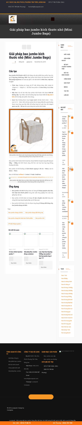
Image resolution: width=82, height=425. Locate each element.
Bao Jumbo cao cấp (50, 356)
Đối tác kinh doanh (65, 74)
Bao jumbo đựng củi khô (15, 212)
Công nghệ (67, 79)
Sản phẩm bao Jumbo (14, 361)
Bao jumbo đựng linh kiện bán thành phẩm (20, 218)
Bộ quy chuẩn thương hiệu (66, 67)
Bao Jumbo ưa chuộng (50, 359)
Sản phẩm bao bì (66, 59)
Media (66, 87)
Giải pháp (67, 83)
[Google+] (69, 11)
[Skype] (64, 11)
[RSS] (75, 11)
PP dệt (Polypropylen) (14, 224)
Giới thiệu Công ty (13, 358)
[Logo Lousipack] (67, 351)
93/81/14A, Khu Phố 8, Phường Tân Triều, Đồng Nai (31, 359)
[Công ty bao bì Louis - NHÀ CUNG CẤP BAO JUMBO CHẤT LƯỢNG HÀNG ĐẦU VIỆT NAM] (12, 19)
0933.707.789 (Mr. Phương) (16, 7)
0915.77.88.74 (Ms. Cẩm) (56, 2)
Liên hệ (66, 95)
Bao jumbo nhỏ (40, 218)
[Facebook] (67, 11)
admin (28, 62)
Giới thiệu (67, 54)
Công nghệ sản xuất (14, 368)
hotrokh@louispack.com (36, 7)
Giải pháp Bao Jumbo (14, 371)
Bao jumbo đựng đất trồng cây (34, 212)
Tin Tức (66, 91)
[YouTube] (72, 11)
